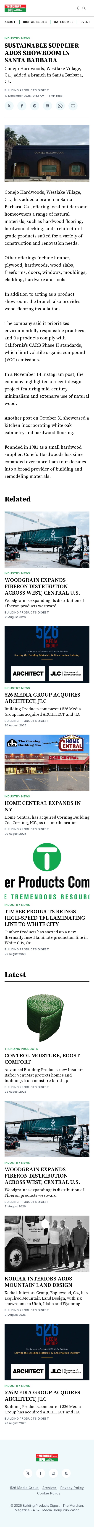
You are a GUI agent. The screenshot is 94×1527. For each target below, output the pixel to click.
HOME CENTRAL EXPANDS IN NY (43, 806)
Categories (63, 22)
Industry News (17, 38)
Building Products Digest (27, 90)
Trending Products (21, 1049)
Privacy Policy (72, 1488)
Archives (49, 1488)
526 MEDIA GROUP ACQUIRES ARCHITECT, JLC (42, 698)
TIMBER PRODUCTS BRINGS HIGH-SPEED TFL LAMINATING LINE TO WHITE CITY (45, 918)
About (10, 22)
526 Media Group (24, 1488)
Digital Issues (35, 22)
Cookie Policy (48, 1493)
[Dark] (78, 8)
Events (87, 22)
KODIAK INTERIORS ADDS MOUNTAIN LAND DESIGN (38, 1282)
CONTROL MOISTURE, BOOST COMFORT (42, 1059)
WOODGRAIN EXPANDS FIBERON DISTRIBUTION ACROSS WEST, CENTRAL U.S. (42, 586)
